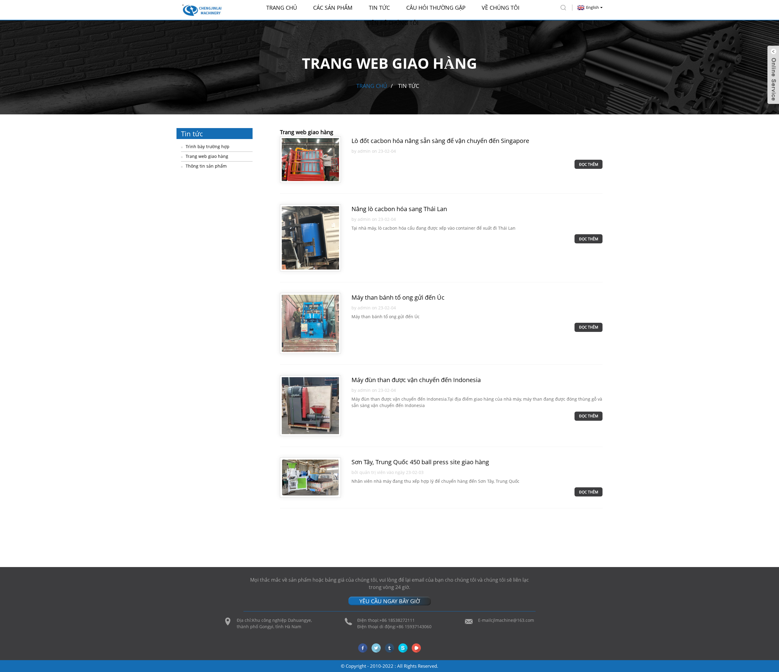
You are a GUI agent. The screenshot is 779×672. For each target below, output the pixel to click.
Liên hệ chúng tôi (392, 22)
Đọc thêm (588, 164)
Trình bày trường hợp (207, 146)
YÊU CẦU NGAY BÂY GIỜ (389, 600)
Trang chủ (281, 7)
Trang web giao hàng (207, 156)
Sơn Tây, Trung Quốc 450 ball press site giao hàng (420, 462)
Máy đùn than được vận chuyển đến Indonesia (416, 380)
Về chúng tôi (500, 7)
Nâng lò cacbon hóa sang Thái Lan (399, 209)
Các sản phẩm (332, 7)
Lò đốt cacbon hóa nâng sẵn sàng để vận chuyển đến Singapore (440, 141)
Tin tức (379, 7)
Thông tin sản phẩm (206, 166)
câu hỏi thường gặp (436, 7)
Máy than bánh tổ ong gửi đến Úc (398, 297)
